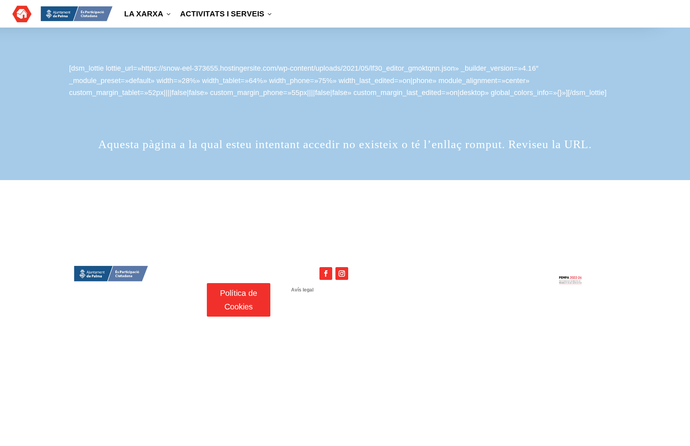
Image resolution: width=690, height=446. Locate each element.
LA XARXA (148, 14)
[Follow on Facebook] (325, 273)
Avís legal (302, 290)
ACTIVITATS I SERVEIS (226, 14)
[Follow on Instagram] (341, 273)
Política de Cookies (238, 300)
